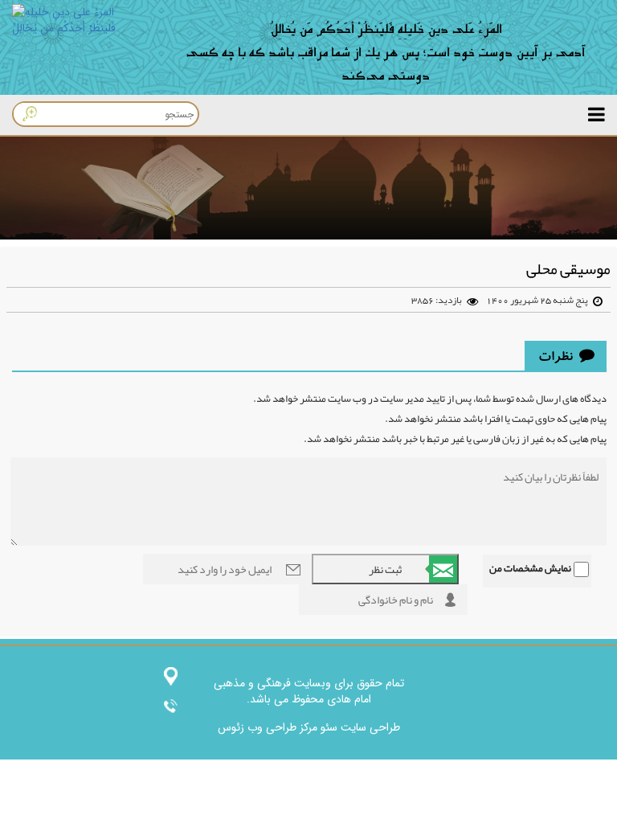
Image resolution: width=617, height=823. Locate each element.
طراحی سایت (368, 727)
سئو (327, 727)
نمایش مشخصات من (530, 568)
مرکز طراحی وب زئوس (267, 727)
